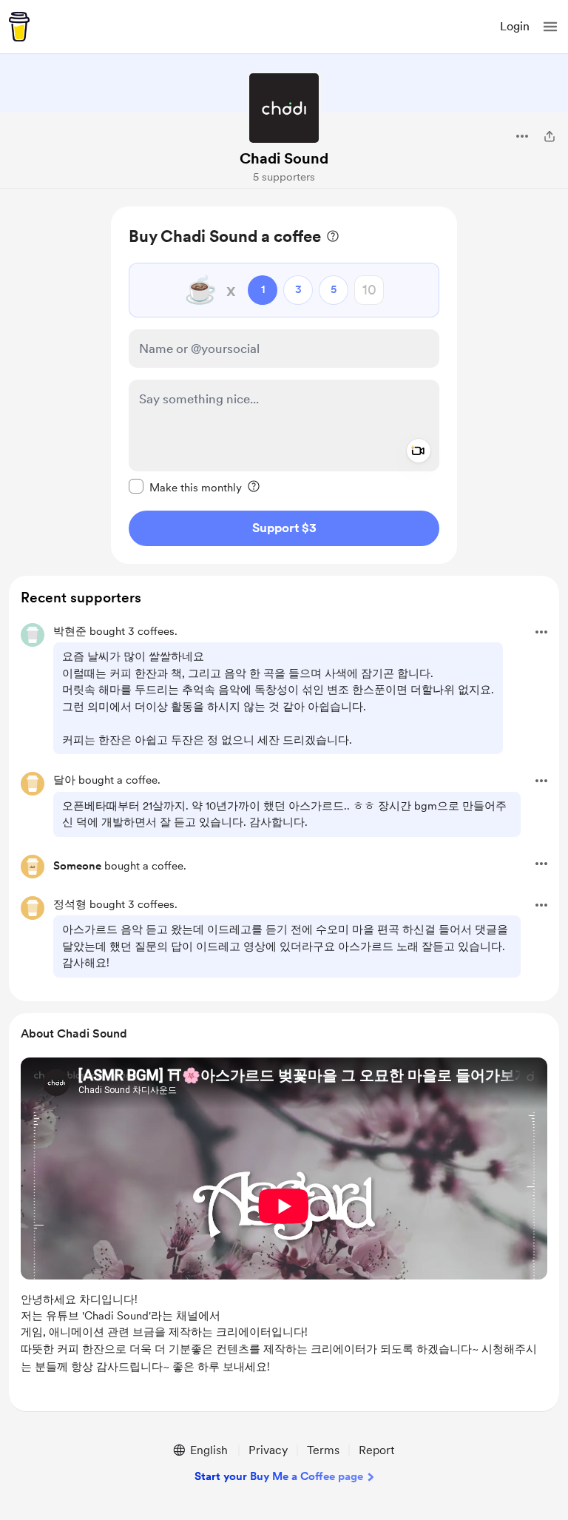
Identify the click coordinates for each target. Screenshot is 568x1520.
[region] (284, 385)
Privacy (268, 1450)
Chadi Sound (284, 158)
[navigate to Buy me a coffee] (19, 26)
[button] (550, 27)
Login (515, 26)
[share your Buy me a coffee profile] (549, 136)
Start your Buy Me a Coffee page (279, 1476)
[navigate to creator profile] (284, 108)
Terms (323, 1450)
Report (376, 1450)
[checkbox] (185, 487)
